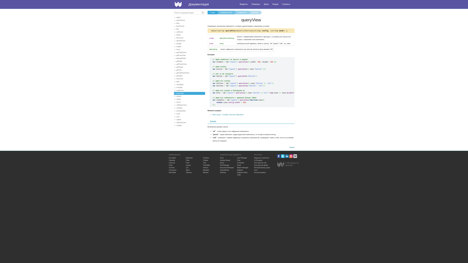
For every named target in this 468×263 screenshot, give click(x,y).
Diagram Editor (242, 172)
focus (178, 49)
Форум (275, 4)
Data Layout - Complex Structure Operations (228, 115)
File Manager (224, 165)
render (178, 99)
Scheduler (240, 163)
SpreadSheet (224, 170)
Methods (255, 12)
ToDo (239, 175)
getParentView (181, 64)
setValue (179, 108)
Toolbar (205, 160)
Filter (187, 160)
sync (178, 117)
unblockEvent (181, 122)
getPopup (179, 67)
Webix (280, 164)
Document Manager (227, 168)
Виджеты (244, 4)
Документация (199, 4)
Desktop (223, 172)
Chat (238, 160)
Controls (172, 168)
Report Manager (242, 168)
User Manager (242, 158)
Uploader (206, 170)
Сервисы (286, 4)
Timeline (206, 158)
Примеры (256, 4)
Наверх (292, 147)
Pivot (222, 158)
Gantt (239, 165)
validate (179, 125)
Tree (204, 163)
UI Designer (258, 160)
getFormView (181, 55)
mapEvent (180, 90)
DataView (189, 158)
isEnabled (179, 84)
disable (178, 44)
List (187, 168)
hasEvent (179, 79)
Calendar (172, 160)
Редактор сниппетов (261, 158)
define (178, 35)
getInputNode (181, 58)
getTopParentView (182, 73)
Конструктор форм (261, 165)
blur (177, 29)
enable (178, 46)
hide (177, 82)
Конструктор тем (260, 163)
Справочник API (226, 12)
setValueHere (181, 111)
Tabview (189, 172)
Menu (188, 170)
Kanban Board (225, 160)
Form (188, 163)
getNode (179, 61)
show (178, 114)
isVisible (179, 87)
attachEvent (180, 20)
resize (178, 102)
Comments (172, 170)
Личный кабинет (260, 172)
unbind (178, 120)
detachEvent (180, 41)
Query (222, 163)
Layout (188, 165)
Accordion (172, 158)
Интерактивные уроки (262, 168)
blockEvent (180, 26)
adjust (178, 17)
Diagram (240, 170)
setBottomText (181, 105)
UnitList (205, 168)
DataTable (172, 172)
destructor (179, 38)
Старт (213, 12)
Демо (266, 4)
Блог (256, 170)
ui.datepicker (242, 12)
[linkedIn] (287, 156)
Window (205, 172)
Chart (171, 165)
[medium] (295, 156)
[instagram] (291, 156)
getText (179, 70)
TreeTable (206, 165)
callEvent (179, 32)
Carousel (172, 163)
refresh (178, 96)
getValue (179, 76)
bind (177, 23)
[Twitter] (283, 156)
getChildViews (181, 52)
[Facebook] (279, 156)
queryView (180, 93)
